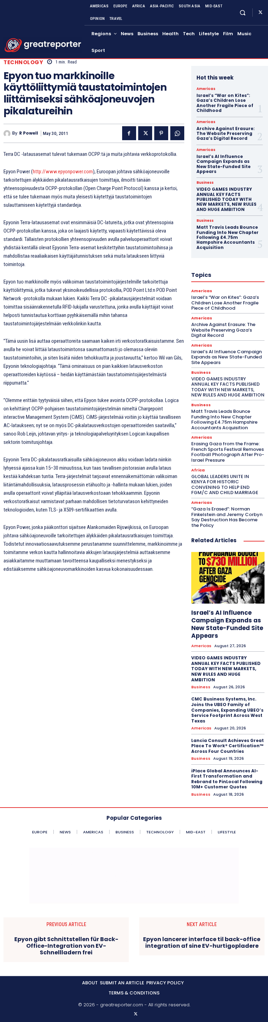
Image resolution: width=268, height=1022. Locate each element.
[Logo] (42, 45)
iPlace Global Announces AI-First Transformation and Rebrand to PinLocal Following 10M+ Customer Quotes (226, 779)
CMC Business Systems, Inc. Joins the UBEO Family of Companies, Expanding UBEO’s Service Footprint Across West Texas (227, 710)
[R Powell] (7, 133)
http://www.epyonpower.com (63, 171)
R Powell (28, 133)
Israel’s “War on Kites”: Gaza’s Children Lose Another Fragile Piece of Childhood (224, 102)
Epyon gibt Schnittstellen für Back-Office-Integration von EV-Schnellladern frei (66, 946)
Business (205, 182)
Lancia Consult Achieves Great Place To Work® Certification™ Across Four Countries (227, 745)
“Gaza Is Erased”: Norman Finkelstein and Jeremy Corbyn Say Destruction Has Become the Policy (226, 517)
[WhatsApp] (177, 133)
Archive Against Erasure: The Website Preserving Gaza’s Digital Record (225, 134)
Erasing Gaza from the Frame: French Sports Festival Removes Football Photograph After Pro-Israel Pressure (227, 451)
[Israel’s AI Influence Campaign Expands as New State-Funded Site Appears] (228, 577)
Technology (23, 62)
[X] (260, 12)
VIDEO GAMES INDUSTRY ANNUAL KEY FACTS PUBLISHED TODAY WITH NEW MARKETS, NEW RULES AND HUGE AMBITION (226, 199)
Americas (205, 89)
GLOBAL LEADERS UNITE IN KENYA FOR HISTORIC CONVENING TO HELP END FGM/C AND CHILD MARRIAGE (224, 484)
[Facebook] (129, 133)
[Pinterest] (161, 133)
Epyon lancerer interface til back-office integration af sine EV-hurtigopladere (201, 942)
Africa (198, 470)
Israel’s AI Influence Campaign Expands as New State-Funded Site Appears (223, 163)
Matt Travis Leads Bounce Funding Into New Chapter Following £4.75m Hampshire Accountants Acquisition (227, 237)
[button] (242, 12)
